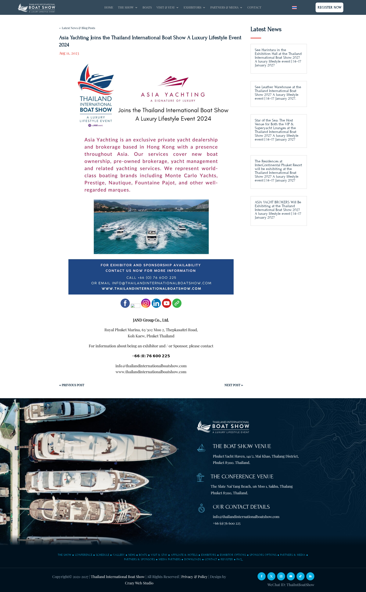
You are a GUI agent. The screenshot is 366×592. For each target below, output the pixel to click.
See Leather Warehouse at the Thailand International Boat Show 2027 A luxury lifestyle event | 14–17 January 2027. (278, 93)
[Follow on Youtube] (291, 576)
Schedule (102, 555)
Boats (147, 7)
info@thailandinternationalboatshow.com (246, 516)
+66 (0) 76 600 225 (226, 523)
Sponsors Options (263, 555)
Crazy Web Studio (139, 583)
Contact (254, 7)
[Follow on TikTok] (301, 576)
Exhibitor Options (233, 555)
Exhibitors (208, 555)
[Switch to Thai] (294, 7)
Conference (83, 555)
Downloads (192, 559)
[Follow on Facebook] (262, 576)
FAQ (239, 559)
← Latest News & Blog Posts (77, 28)
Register (227, 559)
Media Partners (170, 559)
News (131, 555)
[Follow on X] (271, 576)
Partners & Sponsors (139, 559)
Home (108, 7)
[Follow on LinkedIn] (310, 576)
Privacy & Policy (194, 576)
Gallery (119, 555)
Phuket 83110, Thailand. (229, 492)
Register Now (330, 7)
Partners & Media (292, 555)
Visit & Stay (159, 555)
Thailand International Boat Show (118, 576)
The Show (64, 555)
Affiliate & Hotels (184, 555)
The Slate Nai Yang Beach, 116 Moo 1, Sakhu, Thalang (252, 486)
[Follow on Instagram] (281, 576)
